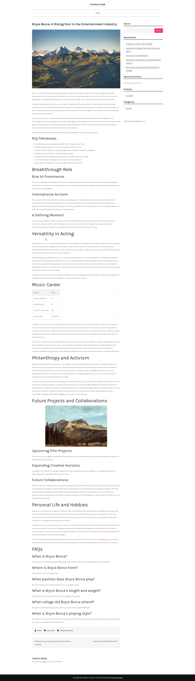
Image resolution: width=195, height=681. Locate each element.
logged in (44, 662)
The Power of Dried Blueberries (104, 641)
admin (39, 631)
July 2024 (129, 96)
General (129, 108)
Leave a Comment (66, 631)
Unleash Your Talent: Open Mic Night (139, 44)
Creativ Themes (117, 678)
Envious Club (97, 4)
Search (127, 23)
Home (97, 13)
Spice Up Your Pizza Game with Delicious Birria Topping (52, 642)
